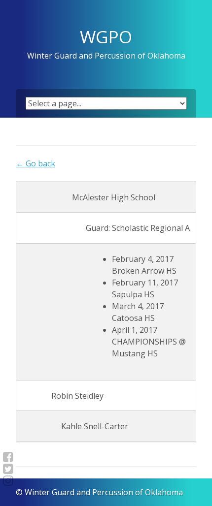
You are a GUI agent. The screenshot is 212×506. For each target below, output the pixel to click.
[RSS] (8, 480)
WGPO (106, 36)
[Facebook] (8, 457)
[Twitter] (8, 468)
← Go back (35, 163)
